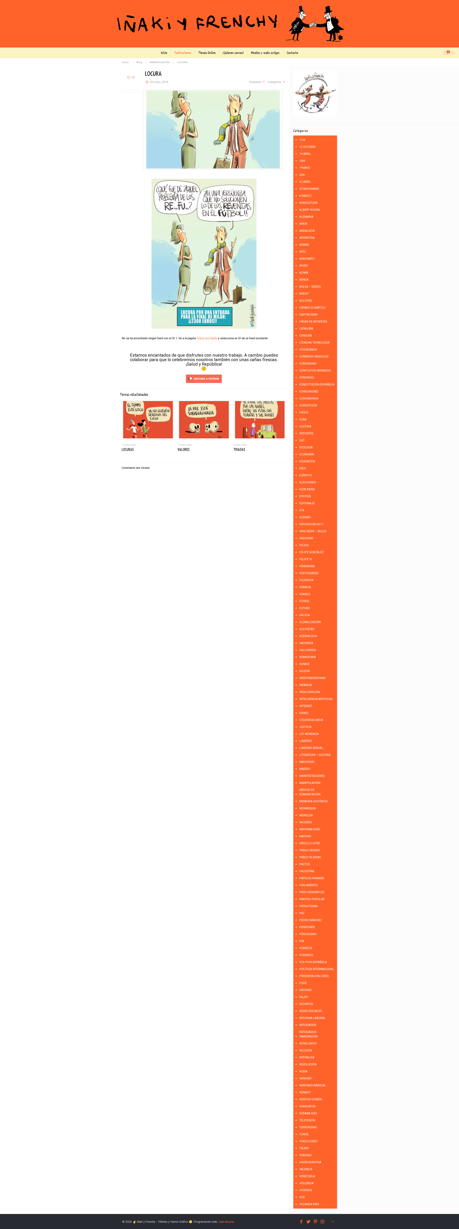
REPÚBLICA (306, 1057)
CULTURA (305, 426)
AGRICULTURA (308, 202)
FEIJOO (304, 545)
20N (301, 175)
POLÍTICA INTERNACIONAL (316, 969)
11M (302, 140)
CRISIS (303, 412)
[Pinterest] (316, 1221)
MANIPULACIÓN (159, 62)
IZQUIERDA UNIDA (311, 720)
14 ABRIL (305, 154)
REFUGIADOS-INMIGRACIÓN (308, 1034)
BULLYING (305, 300)
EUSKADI (305, 517)
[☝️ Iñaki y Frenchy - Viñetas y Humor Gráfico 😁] (229, 23)
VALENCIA (305, 1169)
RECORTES (306, 1004)
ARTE (302, 251)
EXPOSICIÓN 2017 (311, 524)
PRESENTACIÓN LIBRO (314, 976)
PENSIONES (307, 927)
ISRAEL (304, 713)
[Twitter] (308, 1221)
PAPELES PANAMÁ (311, 878)
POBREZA (305, 948)
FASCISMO (306, 538)
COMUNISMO (307, 363)
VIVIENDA (305, 1190)
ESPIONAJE (306, 503)
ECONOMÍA (306, 454)
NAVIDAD (305, 836)
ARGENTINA (306, 237)
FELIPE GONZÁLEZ (311, 552)
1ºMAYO (304, 168)
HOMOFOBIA (307, 657)
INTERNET (305, 706)
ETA (301, 510)
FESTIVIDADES (309, 573)
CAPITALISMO (308, 314)
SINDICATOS (307, 1106)
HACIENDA (306, 643)
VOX (302, 1197)
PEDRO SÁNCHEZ (310, 920)
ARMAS (304, 244)
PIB (301, 941)
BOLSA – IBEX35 (310, 286)
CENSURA (305, 335)
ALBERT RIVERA (309, 209)
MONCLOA (306, 815)
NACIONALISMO (309, 829)
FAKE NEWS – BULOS (312, 531)
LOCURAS (128, 449)
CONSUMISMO (308, 391)
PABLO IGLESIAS (310, 857)
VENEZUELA (307, 1176)
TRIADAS (239, 449)
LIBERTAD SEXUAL (311, 748)
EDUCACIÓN (307, 461)
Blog (139, 62)
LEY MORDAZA (308, 734)
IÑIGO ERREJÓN (309, 692)
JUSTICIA (305, 727)
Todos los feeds (207, 338)
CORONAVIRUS (308, 398)
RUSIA (303, 1071)
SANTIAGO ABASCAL (312, 1085)
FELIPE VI (305, 559)
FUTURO (304, 608)
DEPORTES (306, 433)
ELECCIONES (307, 482)
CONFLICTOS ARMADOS (315, 370)
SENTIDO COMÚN (310, 1099)
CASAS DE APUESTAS (313, 321)
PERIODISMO (308, 934)
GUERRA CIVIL (308, 636)
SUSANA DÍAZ (308, 1113)
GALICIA (304, 615)
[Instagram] (323, 1221)
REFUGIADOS (307, 1025)
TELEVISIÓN (307, 1120)
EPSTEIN (305, 496)
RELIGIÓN (305, 1050)
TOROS (303, 1134)
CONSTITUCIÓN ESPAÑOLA (316, 384)
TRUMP (304, 1148)
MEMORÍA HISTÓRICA (313, 801)
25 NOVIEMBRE (309, 188)
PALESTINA (306, 871)
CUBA (302, 419)
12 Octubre (307, 147)
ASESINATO (306, 258)
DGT (302, 440)
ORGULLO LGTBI (309, 843)
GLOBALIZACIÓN (310, 622)
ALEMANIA (306, 216)
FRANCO (304, 594)
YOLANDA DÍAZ (309, 1204)
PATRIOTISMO (308, 906)
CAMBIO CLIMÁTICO (312, 307)
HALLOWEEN (307, 650)
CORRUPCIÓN (308, 405)
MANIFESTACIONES (312, 776)
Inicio (125, 62)
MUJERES (305, 822)
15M (302, 161)
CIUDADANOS (308, 349)
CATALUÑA (306, 328)
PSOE (303, 983)
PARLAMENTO (308, 885)
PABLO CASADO (309, 850)
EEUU (302, 468)
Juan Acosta (226, 1221)
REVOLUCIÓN (307, 1064)
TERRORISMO (308, 1127)
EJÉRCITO (305, 475)
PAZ (302, 913)
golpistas (306, 629)
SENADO (304, 1092)
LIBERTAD (305, 741)
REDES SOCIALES (310, 1011)
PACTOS (304, 864)
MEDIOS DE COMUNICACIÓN (309, 792)
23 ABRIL (305, 182)
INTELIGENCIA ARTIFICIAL (316, 699)
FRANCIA (305, 587)
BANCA (303, 279)
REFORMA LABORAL (312, 1018)
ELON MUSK (307, 489)
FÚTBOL (304, 601)
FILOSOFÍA (306, 580)
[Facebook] (301, 1221)
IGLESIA (304, 671)
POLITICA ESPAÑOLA (313, 962)
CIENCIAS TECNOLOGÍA (314, 342)
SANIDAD (305, 1078)
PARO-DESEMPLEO (311, 892)
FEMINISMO (307, 566)
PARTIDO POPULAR (312, 899)
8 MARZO (305, 195)
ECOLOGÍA (306, 447)
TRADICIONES (308, 1141)
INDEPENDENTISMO (312, 678)
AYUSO (303, 265)
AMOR (303, 223)
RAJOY (303, 997)
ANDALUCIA (307, 230)
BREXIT (304, 293)
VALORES (184, 449)
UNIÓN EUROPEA (310, 1162)
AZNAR (303, 272)
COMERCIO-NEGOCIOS (313, 356)
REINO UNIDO (308, 1043)
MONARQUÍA (307, 808)
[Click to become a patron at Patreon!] (204, 383)
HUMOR (304, 664)
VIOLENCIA (306, 1183)
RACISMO (305, 990)
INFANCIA (305, 685)
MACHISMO (306, 762)
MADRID (304, 769)
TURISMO (305, 1155)
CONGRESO (306, 377)
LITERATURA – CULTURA (314, 755)
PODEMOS (306, 955)
